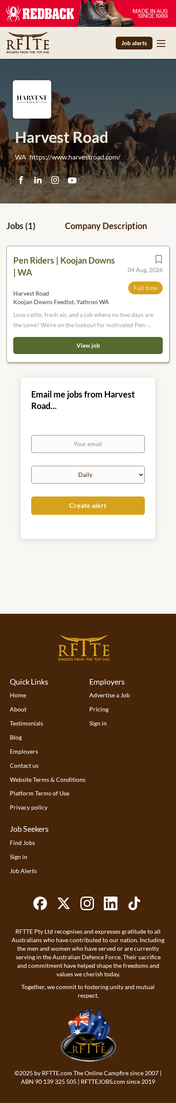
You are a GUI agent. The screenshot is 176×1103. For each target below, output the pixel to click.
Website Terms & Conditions (47, 779)
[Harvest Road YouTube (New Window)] (72, 183)
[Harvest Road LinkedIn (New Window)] (38, 181)
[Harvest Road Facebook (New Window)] (20, 181)
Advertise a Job (109, 695)
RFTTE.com (57, 1073)
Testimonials (26, 723)
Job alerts (134, 42)
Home (18, 695)
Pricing (99, 709)
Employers (24, 751)
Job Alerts (23, 870)
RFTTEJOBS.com (103, 1081)
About (18, 709)
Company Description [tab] (106, 226)
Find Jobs (22, 842)
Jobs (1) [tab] (20, 226)
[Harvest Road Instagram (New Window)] (55, 181)
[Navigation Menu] (161, 43)
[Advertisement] (88, 588)
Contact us (24, 765)
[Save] (158, 261)
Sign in (98, 723)
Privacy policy (28, 807)
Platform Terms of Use (39, 793)
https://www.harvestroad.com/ (74, 157)
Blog (16, 737)
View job (88, 345)
